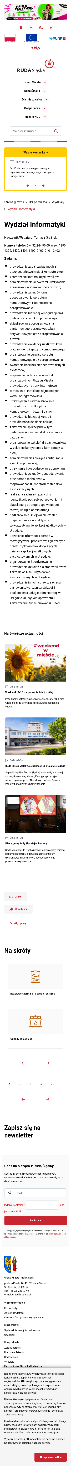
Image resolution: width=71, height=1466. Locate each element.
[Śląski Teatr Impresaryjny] (51, 1084)
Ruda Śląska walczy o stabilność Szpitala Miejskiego (35, 751)
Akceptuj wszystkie (51, 1457)
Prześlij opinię (17, 923)
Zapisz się (36, 1220)
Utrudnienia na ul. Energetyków (35, 172)
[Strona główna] (35, 66)
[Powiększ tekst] (50, 27)
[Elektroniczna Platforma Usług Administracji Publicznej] (57, 38)
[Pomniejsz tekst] (30, 27)
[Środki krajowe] (10, 38)
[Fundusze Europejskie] (31, 38)
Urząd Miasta (32, 82)
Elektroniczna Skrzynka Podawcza (23, 1366)
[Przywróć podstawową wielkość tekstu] (40, 28)
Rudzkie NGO (32, 116)
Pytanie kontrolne (14, 1205)
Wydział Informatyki (21, 209)
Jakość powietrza (14, 1312)
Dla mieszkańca (32, 99)
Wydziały (58, 202)
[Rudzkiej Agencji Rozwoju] (20, 1084)
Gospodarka (32, 108)
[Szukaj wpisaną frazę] (56, 131)
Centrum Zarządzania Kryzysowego (24, 1317)
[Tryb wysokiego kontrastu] (20, 27)
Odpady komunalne (35, 1029)
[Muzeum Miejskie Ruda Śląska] (30, 1084)
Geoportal (9, 1335)
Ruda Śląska (32, 91)
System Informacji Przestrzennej (22, 1330)
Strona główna (14, 202)
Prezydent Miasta (14, 1352)
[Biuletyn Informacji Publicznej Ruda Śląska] (35, 48)
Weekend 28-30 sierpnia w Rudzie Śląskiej (35, 676)
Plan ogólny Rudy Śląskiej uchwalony (35, 829)
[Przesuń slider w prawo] (47, 1063)
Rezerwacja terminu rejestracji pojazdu (35, 983)
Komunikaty (10, 1308)
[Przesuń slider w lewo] (23, 1063)
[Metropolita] (9, 1084)
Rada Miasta (11, 1357)
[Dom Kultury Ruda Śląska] (62, 1084)
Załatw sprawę (12, 1347)
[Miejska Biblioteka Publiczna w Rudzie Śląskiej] (41, 1084)
